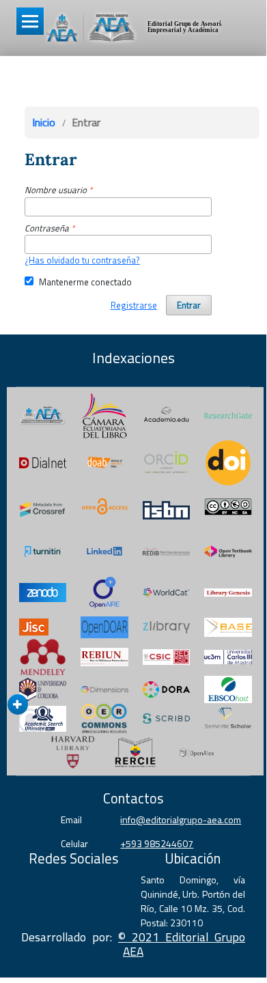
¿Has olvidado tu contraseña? (82, 260)
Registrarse (134, 305)
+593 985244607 (156, 843)
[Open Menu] (30, 21)
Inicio (43, 122)
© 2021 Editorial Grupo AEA (181, 944)
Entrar (189, 305)
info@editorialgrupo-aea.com (180, 819)
